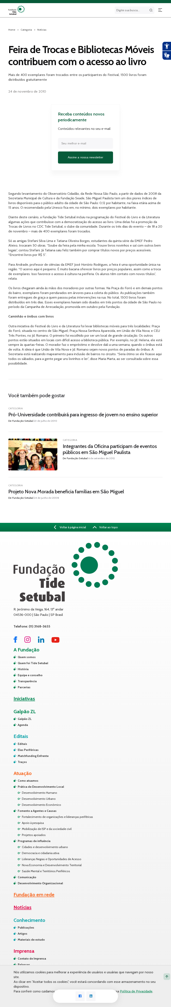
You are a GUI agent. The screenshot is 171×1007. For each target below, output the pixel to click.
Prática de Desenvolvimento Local (41, 786)
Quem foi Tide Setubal (33, 663)
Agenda (23, 724)
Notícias (41, 29)
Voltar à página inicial (72, 527)
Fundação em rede (34, 895)
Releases (24, 964)
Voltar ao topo (108, 527)
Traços (22, 761)
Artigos (22, 933)
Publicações (26, 927)
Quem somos (27, 657)
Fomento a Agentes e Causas (37, 810)
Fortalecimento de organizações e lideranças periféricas (57, 816)
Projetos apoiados (34, 834)
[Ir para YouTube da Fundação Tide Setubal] (56, 642)
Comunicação (27, 877)
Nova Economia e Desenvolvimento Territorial (52, 865)
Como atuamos (28, 780)
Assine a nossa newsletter (85, 157)
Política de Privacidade (136, 991)
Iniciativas (24, 699)
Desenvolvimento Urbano (39, 798)
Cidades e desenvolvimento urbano (45, 847)
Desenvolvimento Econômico (41, 804)
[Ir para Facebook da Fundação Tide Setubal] (15, 642)
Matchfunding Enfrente (33, 755)
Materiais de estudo (31, 939)
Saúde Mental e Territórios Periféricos (46, 871)
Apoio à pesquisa (33, 822)
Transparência (27, 681)
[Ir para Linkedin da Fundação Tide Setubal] (41, 642)
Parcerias (24, 687)
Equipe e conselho (30, 675)
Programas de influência (34, 841)
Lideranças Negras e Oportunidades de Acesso (51, 859)
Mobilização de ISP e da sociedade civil (47, 828)
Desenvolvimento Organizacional (40, 883)
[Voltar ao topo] (166, 976)
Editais (22, 743)
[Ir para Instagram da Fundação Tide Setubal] (27, 642)
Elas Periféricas (28, 749)
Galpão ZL (25, 718)
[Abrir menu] (160, 10)
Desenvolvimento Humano (39, 792)
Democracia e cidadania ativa (40, 853)
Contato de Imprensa (32, 958)
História (23, 669)
